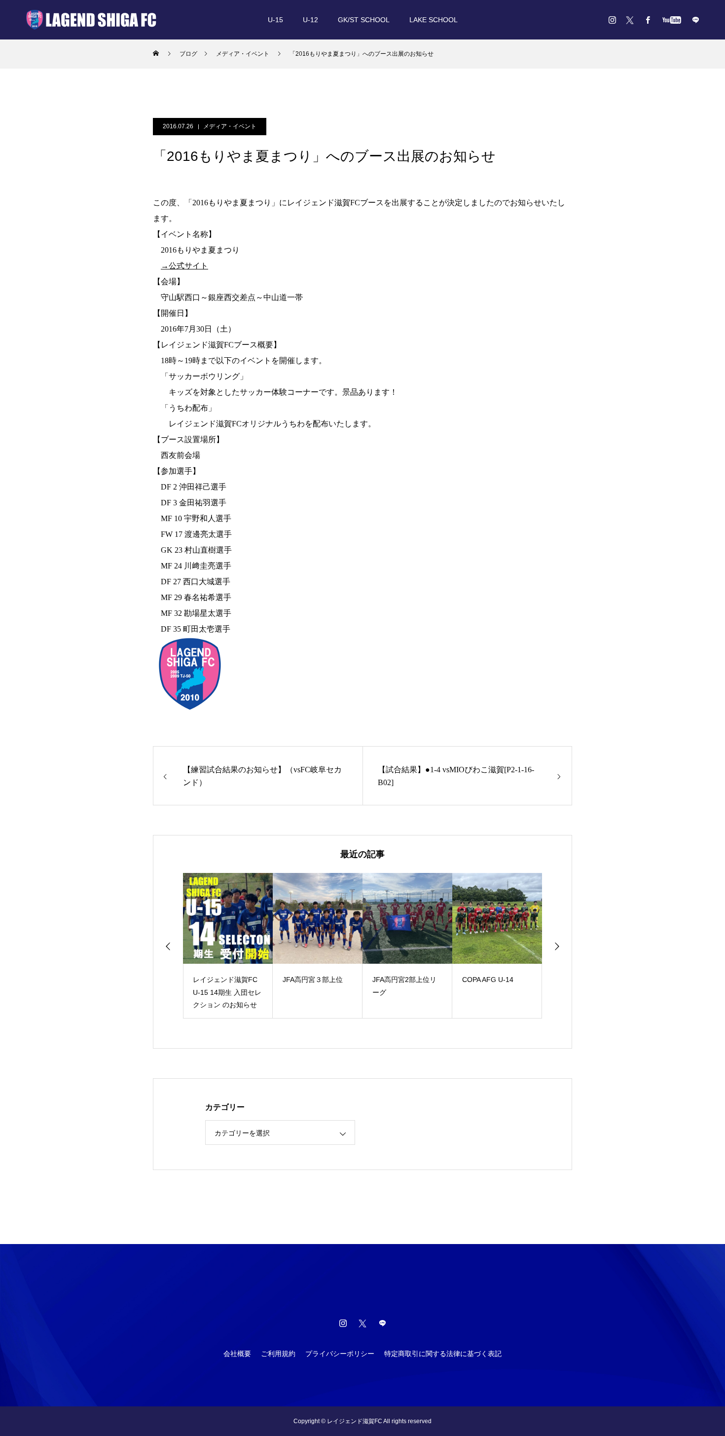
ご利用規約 (278, 1354)
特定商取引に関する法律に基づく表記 (443, 1354)
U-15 (275, 20)
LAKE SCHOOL (433, 20)
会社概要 (237, 1354)
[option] (228, 946)
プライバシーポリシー (339, 1354)
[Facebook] (647, 20)
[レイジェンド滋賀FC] (91, 19)
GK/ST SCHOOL (364, 20)
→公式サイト (184, 266)
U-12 (310, 20)
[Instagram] (612, 20)
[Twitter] (630, 20)
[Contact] (695, 20)
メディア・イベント (229, 126)
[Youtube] (671, 20)
